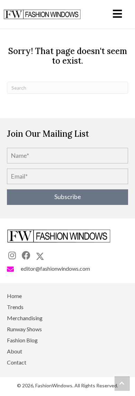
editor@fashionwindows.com (55, 268)
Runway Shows (24, 329)
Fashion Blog (22, 340)
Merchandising (25, 318)
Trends (15, 307)
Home (14, 296)
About (14, 351)
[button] (67, 197)
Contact (16, 363)
